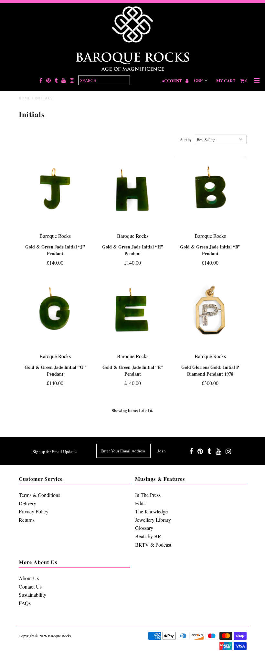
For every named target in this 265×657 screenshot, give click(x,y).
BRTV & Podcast (153, 544)
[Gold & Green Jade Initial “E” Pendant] (132, 312)
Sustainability (32, 594)
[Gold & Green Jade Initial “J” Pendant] (55, 192)
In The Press (148, 494)
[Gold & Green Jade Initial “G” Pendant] (55, 312)
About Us (29, 578)
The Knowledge (151, 511)
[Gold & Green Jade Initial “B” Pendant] (210, 192)
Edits (140, 503)
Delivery (27, 503)
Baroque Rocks (59, 635)
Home (25, 98)
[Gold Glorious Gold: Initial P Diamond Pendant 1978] (210, 312)
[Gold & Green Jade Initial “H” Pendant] (132, 192)
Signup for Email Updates (55, 451)
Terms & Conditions (39, 494)
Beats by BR (148, 536)
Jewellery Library (153, 519)
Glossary (144, 527)
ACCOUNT (172, 80)
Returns (27, 519)
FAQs (25, 603)
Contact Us (30, 586)
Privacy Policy (33, 511)
